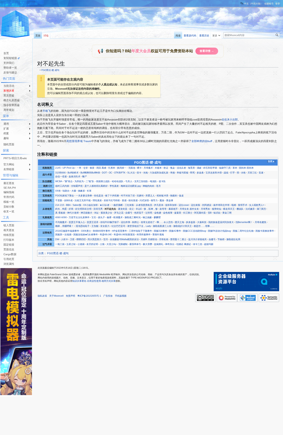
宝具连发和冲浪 (214, 172)
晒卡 (139, 168)
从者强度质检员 (144, 205)
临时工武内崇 (62, 186)
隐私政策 (42, 295)
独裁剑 (173, 195)
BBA (68, 205)
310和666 (60, 172)
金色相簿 (167, 212)
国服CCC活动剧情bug (194, 231)
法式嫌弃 (250, 209)
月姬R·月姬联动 (149, 239)
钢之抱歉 (147, 217)
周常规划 (8, 109)
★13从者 (104, 205)
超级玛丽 (208, 244)
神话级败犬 (86, 212)
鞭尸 (84, 176)
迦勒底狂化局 (233, 239)
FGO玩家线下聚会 (64, 195)
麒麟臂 (157, 217)
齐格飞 (47, 110)
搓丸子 (101, 217)
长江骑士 (187, 212)
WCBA (58, 181)
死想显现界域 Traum (78, 141)
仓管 (85, 168)
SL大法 (131, 172)
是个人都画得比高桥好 (96, 186)
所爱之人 (150, 195)
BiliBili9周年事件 (101, 231)
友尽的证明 (92, 244)
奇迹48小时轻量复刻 (124, 234)
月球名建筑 (260, 222)
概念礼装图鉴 (11, 100)
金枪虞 (157, 212)
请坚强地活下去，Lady (139, 226)
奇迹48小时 (106, 234)
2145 (58, 168)
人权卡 (64, 239)
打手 (232, 172)
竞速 (261, 172)
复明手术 (242, 205)
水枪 (243, 172)
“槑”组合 (68, 181)
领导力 (154, 200)
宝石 (93, 217)
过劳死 (148, 212)
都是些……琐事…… (204, 226)
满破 (199, 168)
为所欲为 (79, 181)
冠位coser (184, 205)
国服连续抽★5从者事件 (85, 234)
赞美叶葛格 (158, 234)
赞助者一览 (10, 67)
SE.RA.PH (9, 187)
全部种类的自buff (201, 141)
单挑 (172, 172)
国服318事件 (160, 231)
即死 (192, 172)
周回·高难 (101, 168)
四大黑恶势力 (94, 239)
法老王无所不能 (83, 200)
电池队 (153, 181)
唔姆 (233, 205)
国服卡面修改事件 (264, 231)
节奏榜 (221, 239)
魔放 (162, 200)
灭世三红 (252, 172)
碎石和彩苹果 (210, 168)
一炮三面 (59, 244)
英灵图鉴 (8, 95)
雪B (210, 212)
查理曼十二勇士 (178, 239)
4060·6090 (61, 217)
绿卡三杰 (197, 244)
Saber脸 (77, 205)
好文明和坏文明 (83, 209)
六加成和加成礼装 (159, 172)
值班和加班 (171, 205)
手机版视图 (120, 295)
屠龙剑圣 (122, 209)
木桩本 (158, 168)
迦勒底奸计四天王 (182, 226)
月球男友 (205, 209)
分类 (41, 253)
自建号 (212, 239)
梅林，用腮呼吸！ (64, 226)
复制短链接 (10, 58)
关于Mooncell (56, 295)
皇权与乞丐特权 (112, 200)
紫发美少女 (106, 212)
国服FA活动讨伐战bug (219, 231)
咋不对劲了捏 (128, 195)
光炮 (145, 172)
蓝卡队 (162, 181)
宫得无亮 (98, 209)
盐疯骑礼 (158, 244)
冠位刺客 (195, 205)
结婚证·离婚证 (183, 244)
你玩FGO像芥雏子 (109, 222)
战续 (226, 172)
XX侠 (58, 190)
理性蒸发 (97, 200)
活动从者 (181, 168)
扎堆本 (111, 168)
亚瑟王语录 (92, 222)
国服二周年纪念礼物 (243, 231)
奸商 (71, 209)
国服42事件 (175, 231)
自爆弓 (128, 212)
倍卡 (139, 172)
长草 (89, 190)
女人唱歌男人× (256, 205)
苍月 (158, 186)
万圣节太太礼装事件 (79, 217)
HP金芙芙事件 (119, 231)
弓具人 (128, 181)
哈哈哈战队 (117, 181)
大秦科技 (201, 222)
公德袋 (81, 244)
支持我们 (8, 62)
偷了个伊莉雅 (112, 195)
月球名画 (163, 239)
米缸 (96, 212)
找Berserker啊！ (244, 222)
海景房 (191, 168)
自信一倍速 (61, 176)
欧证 (166, 168)
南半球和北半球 (221, 205)
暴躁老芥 (173, 209)
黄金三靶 (227, 212)
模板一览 (8, 201)
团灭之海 (179, 222)
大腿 (73, 190)
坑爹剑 (140, 195)
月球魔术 (148, 168)
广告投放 (108, 295)
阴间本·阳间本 (246, 168)
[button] (216, 35)
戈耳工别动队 (141, 181)
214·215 (59, 205)
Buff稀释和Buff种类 (90, 172)
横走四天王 (229, 209)
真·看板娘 (60, 212)
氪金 (172, 168)
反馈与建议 (10, 72)
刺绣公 (135, 222)
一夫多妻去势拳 (84, 195)
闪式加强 (144, 200)
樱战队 (240, 209)
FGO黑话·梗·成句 (50, 70)
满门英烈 (261, 209)
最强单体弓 (135, 244)
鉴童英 (177, 212)
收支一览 (8, 211)
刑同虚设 (206, 205)
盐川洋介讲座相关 (197, 239)
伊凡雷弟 (158, 205)
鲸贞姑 (217, 212)
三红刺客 (129, 205)
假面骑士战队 (103, 181)
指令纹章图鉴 (11, 105)
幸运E (139, 209)
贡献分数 (8, 206)
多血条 (200, 172)
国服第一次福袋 (63, 234)
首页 (6, 53)
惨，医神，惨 (151, 209)
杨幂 (109, 217)
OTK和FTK (119, 172)
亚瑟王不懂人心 (77, 222)
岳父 (131, 209)
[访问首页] (15, 24)
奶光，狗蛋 (61, 209)
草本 (235, 168)
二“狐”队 (90, 181)
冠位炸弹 (125, 222)
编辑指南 (8, 192)
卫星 (72, 239)
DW (57, 239)
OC (110, 172)
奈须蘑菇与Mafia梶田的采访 (124, 239)
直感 (124, 200)
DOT (104, 172)
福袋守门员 (225, 168)
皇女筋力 (105, 226)
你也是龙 (98, 195)
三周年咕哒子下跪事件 (140, 231)
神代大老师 (73, 212)
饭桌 (181, 195)
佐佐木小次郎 (230, 119)
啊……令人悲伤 (165, 222)
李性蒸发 (114, 186)
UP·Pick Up (69, 168)
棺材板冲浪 (162, 195)
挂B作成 (68, 200)
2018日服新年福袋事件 (67, 231)
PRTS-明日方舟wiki (15, 158)
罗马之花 (118, 212)
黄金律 (169, 200)
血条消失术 (74, 176)
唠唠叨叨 (81, 239)
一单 (79, 168)
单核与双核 (182, 172)
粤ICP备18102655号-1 (89, 295)
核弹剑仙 (216, 209)
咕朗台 (66, 190)
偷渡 (92, 168)
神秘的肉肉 (148, 186)
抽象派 (81, 190)
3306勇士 (86, 231)
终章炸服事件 (144, 234)
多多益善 (190, 222)
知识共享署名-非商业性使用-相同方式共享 (94, 281)
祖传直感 (133, 200)
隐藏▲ (271, 161)
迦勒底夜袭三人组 (162, 226)
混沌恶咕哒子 (83, 226)
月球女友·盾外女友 (189, 209)
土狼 (102, 244)
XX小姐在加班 (90, 205)
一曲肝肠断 (117, 205)
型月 (105, 239)
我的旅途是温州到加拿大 (221, 222)
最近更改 (8, 183)
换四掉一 (121, 168)
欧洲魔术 (118, 217)
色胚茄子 (138, 212)
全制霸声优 (77, 186)
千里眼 (58, 200)
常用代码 (8, 197)
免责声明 (70, 295)
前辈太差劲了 (148, 222)
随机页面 (8, 144)
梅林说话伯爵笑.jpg (131, 186)
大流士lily (111, 244)
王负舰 (94, 226)
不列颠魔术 (61, 222)
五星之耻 (71, 244)
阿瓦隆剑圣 (200, 212)
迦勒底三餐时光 (133, 217)
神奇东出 (169, 244)
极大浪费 (147, 244)
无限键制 (122, 244)
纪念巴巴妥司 (118, 226)
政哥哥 (163, 209)
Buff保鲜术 (73, 172)
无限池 (131, 168)
